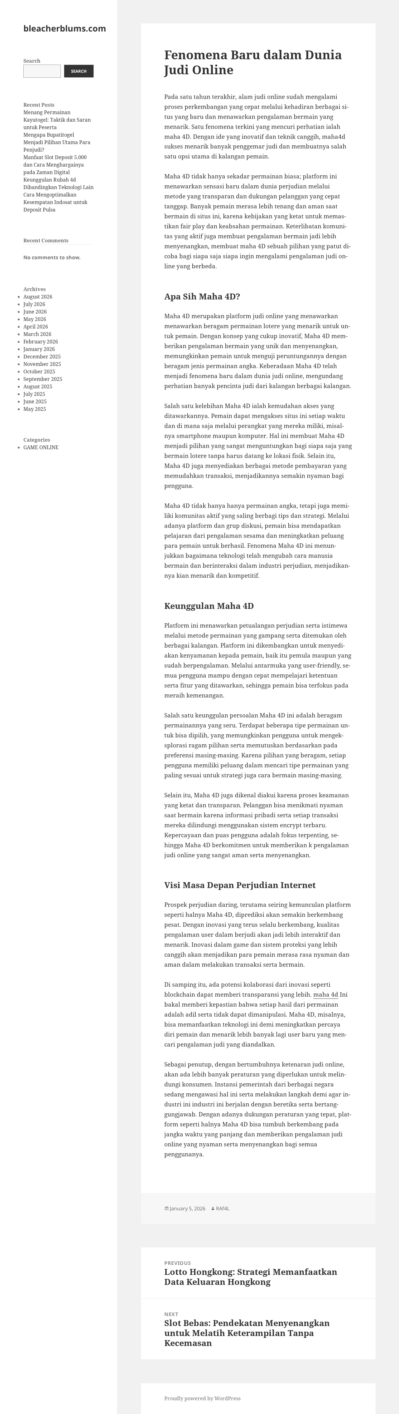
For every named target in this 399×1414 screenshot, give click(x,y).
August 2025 (37, 386)
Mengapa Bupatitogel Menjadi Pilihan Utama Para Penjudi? (56, 142)
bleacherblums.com (64, 28)
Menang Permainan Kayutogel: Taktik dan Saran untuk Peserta (57, 120)
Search (32, 60)
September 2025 (42, 379)
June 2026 (35, 311)
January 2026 (39, 349)
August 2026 (37, 296)
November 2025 (42, 364)
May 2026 (34, 319)
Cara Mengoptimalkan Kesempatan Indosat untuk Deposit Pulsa (55, 202)
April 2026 (35, 326)
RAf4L (222, 1208)
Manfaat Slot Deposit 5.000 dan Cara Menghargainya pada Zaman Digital (55, 165)
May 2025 (34, 409)
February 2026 (40, 341)
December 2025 (42, 356)
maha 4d (325, 994)
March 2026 (37, 334)
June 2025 (35, 401)
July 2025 (34, 394)
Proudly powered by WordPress (202, 1398)
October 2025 (39, 371)
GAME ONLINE (41, 447)
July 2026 (34, 304)
